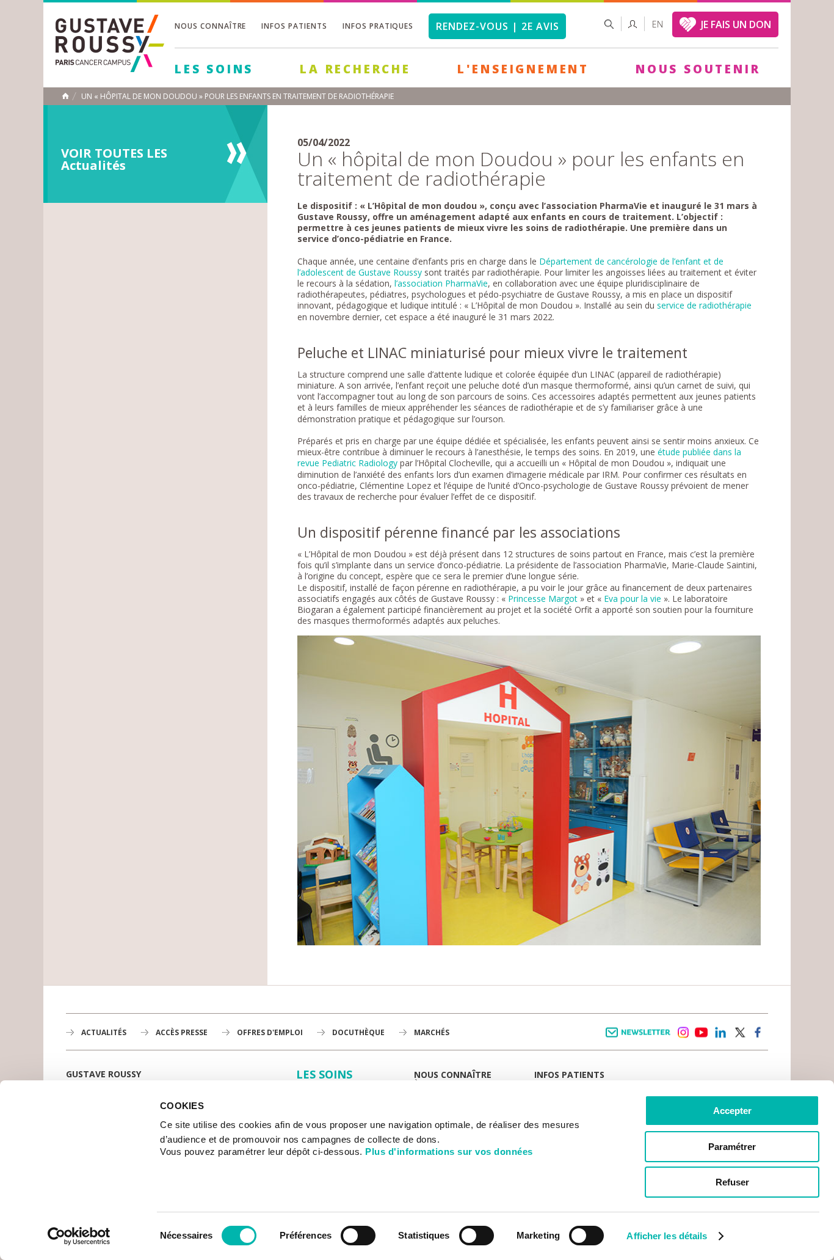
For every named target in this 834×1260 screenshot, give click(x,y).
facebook (758, 1032)
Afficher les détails (666, 1236)
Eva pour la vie (632, 598)
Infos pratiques (378, 26)
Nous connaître (210, 26)
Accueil (65, 96)
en (657, 24)
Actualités (103, 1032)
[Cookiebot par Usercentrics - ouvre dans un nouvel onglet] (79, 1236)
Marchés (431, 1032)
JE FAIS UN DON (736, 24)
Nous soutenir (698, 69)
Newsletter (640, 1038)
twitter (739, 1032)
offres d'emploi (270, 1032)
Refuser (732, 1182)
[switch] (358, 1235)
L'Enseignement (523, 69)
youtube (701, 1032)
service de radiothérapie (703, 305)
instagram (682, 1032)
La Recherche (355, 69)
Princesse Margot (543, 598)
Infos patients (294, 26)
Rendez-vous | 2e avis (497, 26)
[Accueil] (110, 69)
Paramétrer (732, 1146)
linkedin (720, 1032)
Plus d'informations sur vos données (449, 1151)
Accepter (732, 1110)
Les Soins (214, 69)
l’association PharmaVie (441, 283)
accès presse (182, 1032)
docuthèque (358, 1032)
